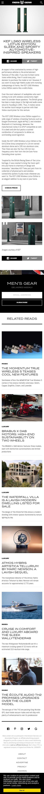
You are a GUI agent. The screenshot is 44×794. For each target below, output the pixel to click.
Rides (5, 624)
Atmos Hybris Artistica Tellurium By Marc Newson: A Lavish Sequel (20, 567)
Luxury (5, 426)
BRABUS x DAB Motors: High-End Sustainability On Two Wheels (18, 436)
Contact (22, 758)
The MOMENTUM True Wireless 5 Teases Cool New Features (21, 371)
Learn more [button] (16, 785)
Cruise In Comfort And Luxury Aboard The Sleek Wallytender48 (20, 633)
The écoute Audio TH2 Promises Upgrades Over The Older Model (22, 699)
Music (5, 364)
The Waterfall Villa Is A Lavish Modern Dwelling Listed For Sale (21, 502)
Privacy (22, 767)
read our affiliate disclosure (19, 745)
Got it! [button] (22, 790)
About (22, 754)
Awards (22, 771)
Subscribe (22, 302)
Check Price (11, 188)
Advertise (22, 762)
